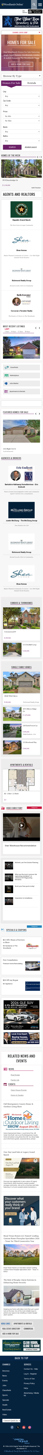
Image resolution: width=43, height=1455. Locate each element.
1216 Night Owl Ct (9, 449)
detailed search (31, 147)
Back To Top (21, 1358)
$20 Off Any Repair (10, 980)
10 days (13, 331)
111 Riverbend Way (30, 742)
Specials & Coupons (16, 929)
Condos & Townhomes (21, 602)
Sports (5, 1395)
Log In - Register (30, 1374)
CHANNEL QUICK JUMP (20, 32)
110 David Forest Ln (30, 725)
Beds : (5, 127)
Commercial (28, 1328)
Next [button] (41, 157)
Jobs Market (14, 383)
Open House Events (19, 1090)
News (11, 1069)
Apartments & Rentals (17, 391)
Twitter (18, 1427)
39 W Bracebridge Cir (10, 180)
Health (4, 1405)
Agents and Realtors (19, 194)
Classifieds (14, 367)
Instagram (30, 1427)
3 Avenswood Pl (10, 632)
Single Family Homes (21, 667)
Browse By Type (12, 75)
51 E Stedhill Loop (29, 644)
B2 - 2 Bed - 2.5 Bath (11, 793)
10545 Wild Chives (10, 696)
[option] (22, 347)
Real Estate (15, 1075)
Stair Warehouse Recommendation (20, 845)
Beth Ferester (36, 188)
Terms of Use (29, 1379)
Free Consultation (10, 960)
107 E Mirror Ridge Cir (30, 710)
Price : (5, 111)
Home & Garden (17, 1095)
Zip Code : (7, 101)
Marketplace (14, 375)
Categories (34, 807)
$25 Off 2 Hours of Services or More (14, 941)
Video (4, 1415)
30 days (27, 331)
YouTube (24, 1427)
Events (11, 1084)
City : (5, 92)
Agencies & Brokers (11, 458)
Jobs (4, 1385)
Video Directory (14, 808)
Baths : (6, 136)
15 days (20, 331)
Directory (5, 1371)
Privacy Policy (29, 1383)
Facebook (12, 1427)
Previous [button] (37, 157)
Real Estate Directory (11, 1328)
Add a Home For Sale (21, 64)
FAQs (26, 1388)
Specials (5, 1400)
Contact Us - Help (31, 1369)
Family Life (15, 1080)
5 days (7, 331)
